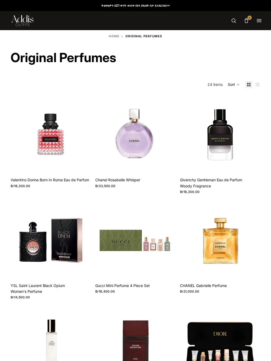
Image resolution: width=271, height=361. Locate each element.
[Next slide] (83, 135)
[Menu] (259, 20)
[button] (234, 84)
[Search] (233, 20)
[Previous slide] (18, 135)
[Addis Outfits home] (22, 20)
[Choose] (83, 167)
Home (114, 36)
